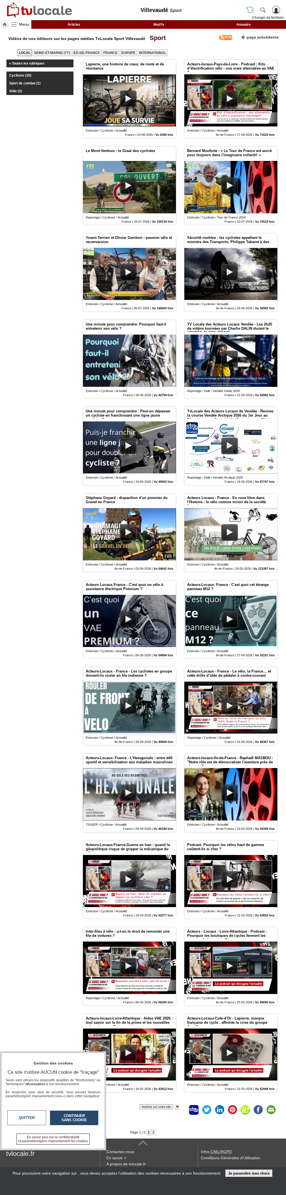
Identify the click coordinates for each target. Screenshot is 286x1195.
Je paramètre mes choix (249, 1173)
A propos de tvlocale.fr (126, 1164)
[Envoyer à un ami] (271, 1109)
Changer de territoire (268, 18)
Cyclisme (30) (20, 75)
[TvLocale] (38, 10)
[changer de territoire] (250, 10)
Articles (74, 25)
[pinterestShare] (232, 1109)
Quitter (27, 1118)
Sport (156, 37)
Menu (24, 24)
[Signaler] (181, 1109)
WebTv (158, 25)
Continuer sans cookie (74, 1118)
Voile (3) (15, 91)
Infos (216, 1151)
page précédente (263, 37)
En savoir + (116, 1158)
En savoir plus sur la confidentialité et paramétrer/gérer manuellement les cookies (53, 1139)
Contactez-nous (120, 1151)
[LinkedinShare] (219, 1109)
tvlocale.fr (20, 1153)
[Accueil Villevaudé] (4, 24)
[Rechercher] (263, 10)
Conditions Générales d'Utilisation (230, 1158)
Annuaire (243, 25)
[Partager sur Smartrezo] (193, 1109)
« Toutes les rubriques (26, 63)
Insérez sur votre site (156, 1106)
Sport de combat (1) (24, 83)
